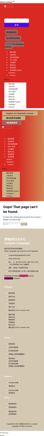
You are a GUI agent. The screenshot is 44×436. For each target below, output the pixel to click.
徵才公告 (12, 307)
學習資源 (13, 68)
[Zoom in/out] (1, 432)
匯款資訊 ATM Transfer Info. (19, 310)
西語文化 (13, 65)
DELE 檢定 (13, 60)
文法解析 (13, 62)
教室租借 (12, 344)
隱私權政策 (13, 404)
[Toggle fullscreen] (3, 432)
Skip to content (6, 2)
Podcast (13, 75)
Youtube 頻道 (13, 382)
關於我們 (12, 293)
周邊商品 (12, 386)
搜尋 (17, 25)
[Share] (5, 432)
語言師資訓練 (14, 57)
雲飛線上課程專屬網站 (17, 354)
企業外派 (13, 55)
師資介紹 (12, 296)
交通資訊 (12, 303)
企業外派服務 (13, 347)
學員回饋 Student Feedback (10, 159)
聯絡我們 (12, 300)
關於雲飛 (13, 52)
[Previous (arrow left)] (1, 435)
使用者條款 (13, 407)
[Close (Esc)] (7, 432)
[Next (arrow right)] (3, 435)
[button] (15, 79)
